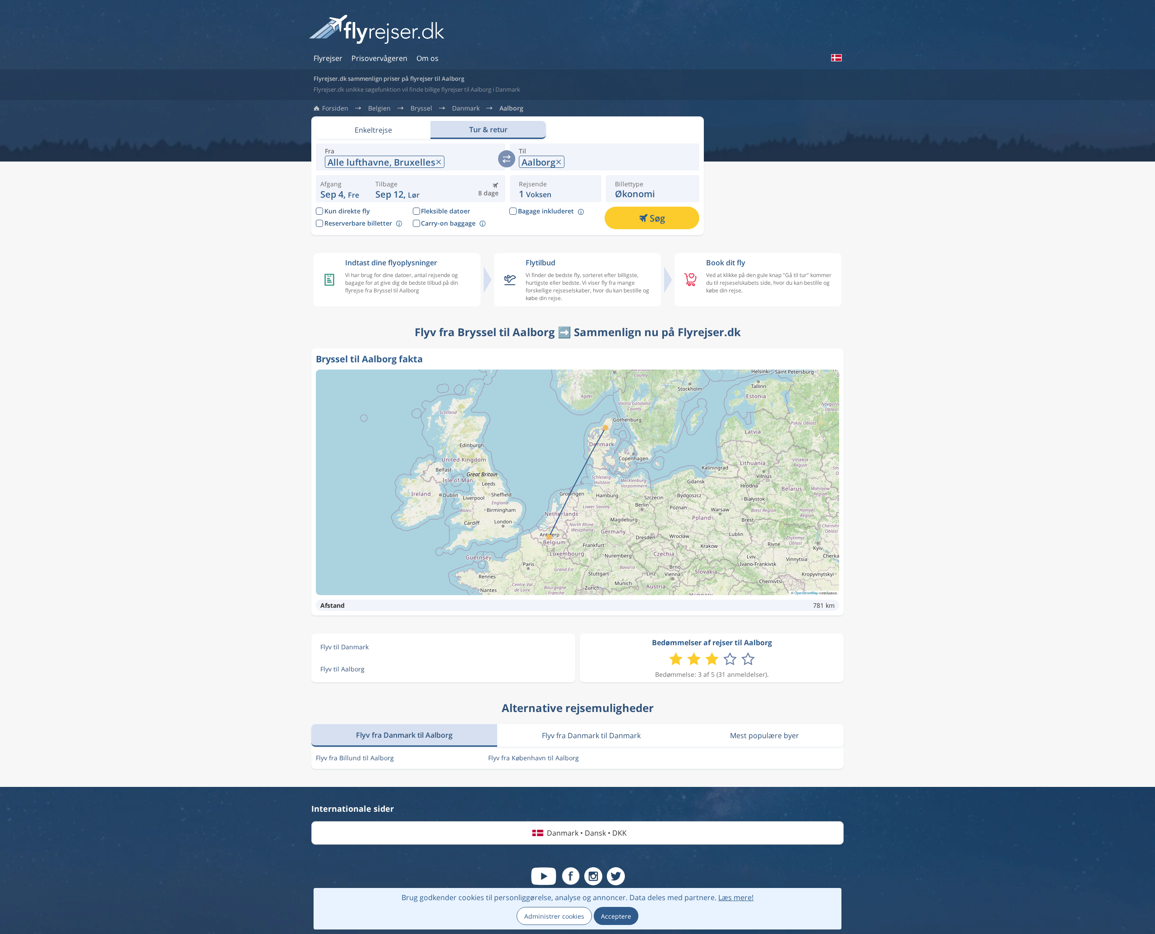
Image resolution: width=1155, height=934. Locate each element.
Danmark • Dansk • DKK (587, 833)
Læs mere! (735, 897)
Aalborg (511, 108)
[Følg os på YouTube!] (543, 876)
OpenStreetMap (806, 592)
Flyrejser (328, 58)
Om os (427, 58)
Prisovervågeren (379, 58)
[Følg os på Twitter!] (616, 876)
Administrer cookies (554, 916)
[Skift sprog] (836, 58)
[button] (397, 188)
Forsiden (335, 108)
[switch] (506, 158)
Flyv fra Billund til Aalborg (355, 758)
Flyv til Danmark (344, 647)
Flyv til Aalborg (342, 669)
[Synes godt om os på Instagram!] (593, 876)
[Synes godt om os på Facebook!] (571, 876)
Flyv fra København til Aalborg (533, 758)
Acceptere (616, 916)
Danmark (466, 108)
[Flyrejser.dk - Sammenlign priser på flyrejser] (376, 30)
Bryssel (421, 108)
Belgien (379, 108)
